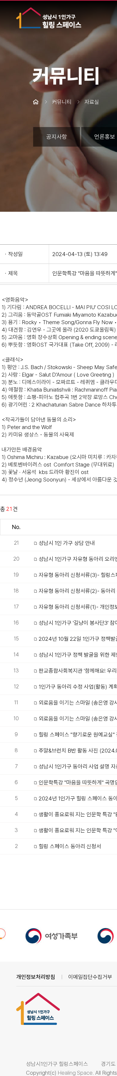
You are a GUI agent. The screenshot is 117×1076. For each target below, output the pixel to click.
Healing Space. (76, 1072)
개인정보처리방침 (35, 977)
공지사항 (56, 136)
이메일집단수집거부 (90, 977)
